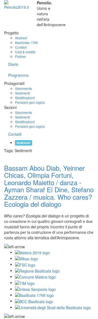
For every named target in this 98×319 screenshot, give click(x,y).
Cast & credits (25, 51)
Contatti (15, 134)
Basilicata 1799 (26, 42)
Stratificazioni (25, 97)
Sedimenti (22, 93)
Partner (20, 56)
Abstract (21, 38)
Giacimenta (23, 88)
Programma (18, 75)
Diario (13, 64)
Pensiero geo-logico (30, 102)
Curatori (21, 47)
